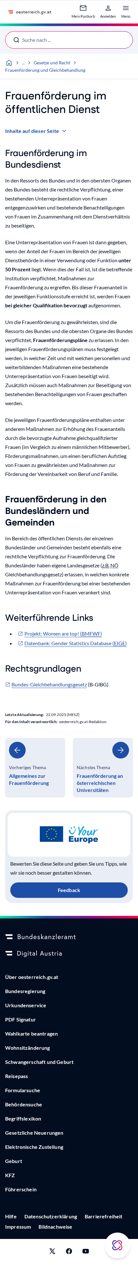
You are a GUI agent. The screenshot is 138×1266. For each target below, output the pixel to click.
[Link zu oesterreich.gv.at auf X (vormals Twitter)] (52, 1252)
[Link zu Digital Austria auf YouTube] (85, 1252)
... (23, 62)
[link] (35, 767)
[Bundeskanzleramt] (69, 937)
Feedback (69, 890)
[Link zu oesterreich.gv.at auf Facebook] (69, 1252)
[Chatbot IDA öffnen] (117, 1245)
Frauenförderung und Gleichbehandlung (45, 70)
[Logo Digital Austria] (69, 954)
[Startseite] (9, 63)
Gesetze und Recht (52, 62)
